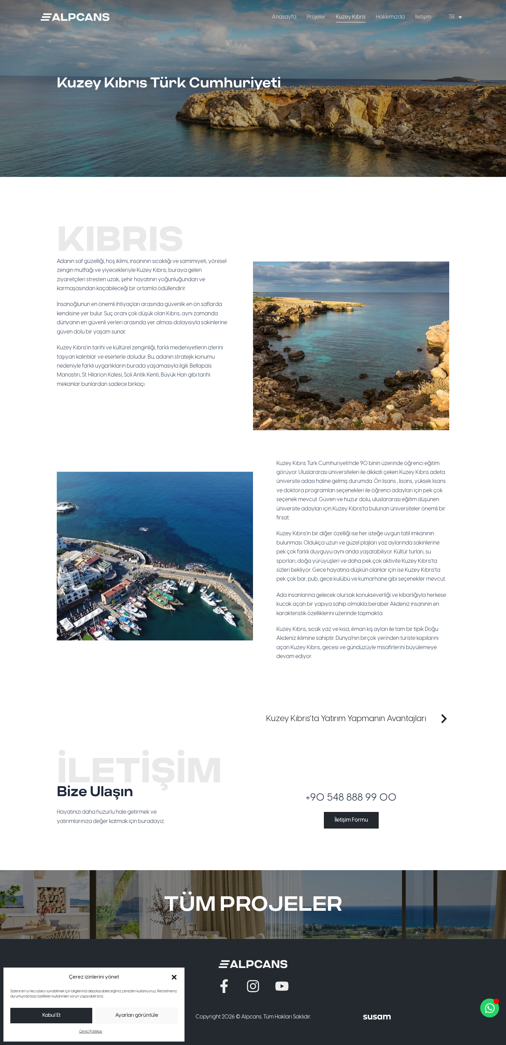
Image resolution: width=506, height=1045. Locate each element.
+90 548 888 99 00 (351, 797)
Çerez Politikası (90, 1032)
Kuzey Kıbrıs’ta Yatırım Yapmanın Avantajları (346, 719)
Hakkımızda (390, 17)
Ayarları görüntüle (136, 1015)
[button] (174, 977)
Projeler (316, 17)
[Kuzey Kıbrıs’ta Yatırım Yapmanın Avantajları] (444, 719)
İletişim (423, 17)
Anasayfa (284, 17)
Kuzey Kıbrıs (351, 17)
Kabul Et (51, 1015)
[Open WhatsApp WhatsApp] (489, 1008)
